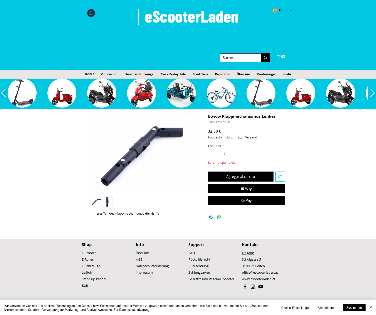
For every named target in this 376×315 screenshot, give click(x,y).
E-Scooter (89, 253)
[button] (281, 56)
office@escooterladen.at (260, 272)
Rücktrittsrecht (199, 259)
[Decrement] (211, 154)
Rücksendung (198, 266)
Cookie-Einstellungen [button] (296, 307)
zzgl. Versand (247, 137)
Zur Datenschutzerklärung (131, 309)
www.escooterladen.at (258, 279)
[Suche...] (265, 58)
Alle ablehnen (327, 307)
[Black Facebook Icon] (245, 287)
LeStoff (87, 272)
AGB (139, 259)
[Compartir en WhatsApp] (219, 217)
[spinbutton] (218, 154)
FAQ (191, 253)
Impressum (144, 272)
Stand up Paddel (94, 279)
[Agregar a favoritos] (280, 177)
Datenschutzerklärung (152, 266)
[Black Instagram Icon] (253, 287)
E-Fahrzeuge (91, 266)
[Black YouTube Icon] (261, 287)
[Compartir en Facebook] (210, 217)
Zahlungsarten (199, 272)
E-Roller (87, 259)
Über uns (142, 253)
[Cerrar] (370, 308)
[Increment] (224, 154)
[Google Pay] (246, 200)
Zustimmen (354, 307)
